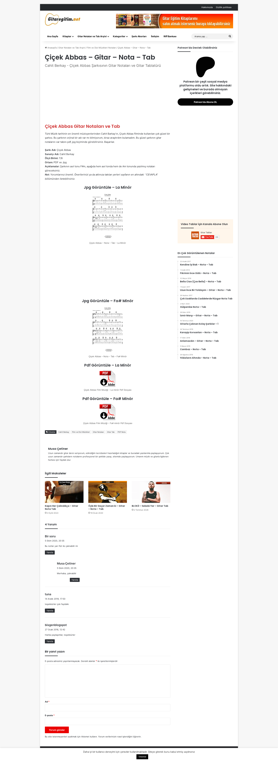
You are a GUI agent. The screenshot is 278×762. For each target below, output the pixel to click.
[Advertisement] (107, 95)
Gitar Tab (111, 432)
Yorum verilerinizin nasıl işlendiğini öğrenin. (119, 736)
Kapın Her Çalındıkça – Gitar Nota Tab (61, 507)
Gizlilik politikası (224, 7)
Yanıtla (49, 552)
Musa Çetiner (58, 449)
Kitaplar (67, 36)
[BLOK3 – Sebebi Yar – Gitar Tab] (151, 492)
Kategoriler (119, 36)
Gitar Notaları (98, 432)
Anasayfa (52, 47)
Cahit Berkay (63, 432)
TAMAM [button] (142, 756)
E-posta (50, 715)
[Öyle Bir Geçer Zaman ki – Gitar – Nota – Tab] (107, 492)
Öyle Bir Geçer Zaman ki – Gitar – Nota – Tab (106, 507)
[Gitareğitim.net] (62, 19)
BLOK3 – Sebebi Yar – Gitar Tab (150, 506)
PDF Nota (121, 432)
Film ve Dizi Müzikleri (81, 432)
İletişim (155, 36)
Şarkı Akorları (139, 36)
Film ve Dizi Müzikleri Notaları (101, 47)
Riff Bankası (170, 36)
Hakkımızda (207, 7)
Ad (47, 701)
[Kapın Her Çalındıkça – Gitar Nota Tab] (64, 492)
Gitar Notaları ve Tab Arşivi (92, 36)
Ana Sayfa (52, 36)
